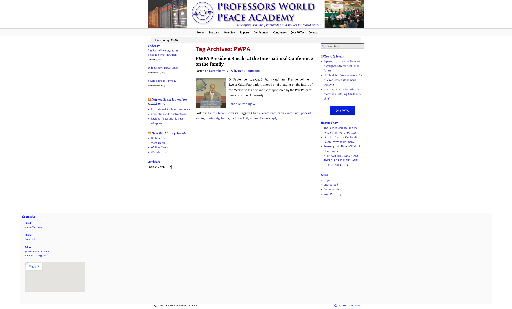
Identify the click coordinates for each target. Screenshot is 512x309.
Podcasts (214, 32)
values (254, 118)
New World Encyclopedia (169, 133)
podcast (306, 113)
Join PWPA (297, 32)
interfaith (293, 113)
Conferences (261, 32)
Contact (313, 32)
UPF (245, 118)
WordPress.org (332, 194)
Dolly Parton (158, 138)
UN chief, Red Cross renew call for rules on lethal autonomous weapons (343, 80)
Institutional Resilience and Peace (171, 109)
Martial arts (158, 142)
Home (200, 32)
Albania (255, 113)
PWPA (200, 118)
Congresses (280, 32)
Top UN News (334, 56)
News (221, 113)
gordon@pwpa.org (34, 227)
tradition (236, 118)
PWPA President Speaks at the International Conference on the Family (254, 61)
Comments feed (333, 189)
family (282, 113)
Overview (229, 32)
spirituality (212, 118)
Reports (244, 32)
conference (269, 113)
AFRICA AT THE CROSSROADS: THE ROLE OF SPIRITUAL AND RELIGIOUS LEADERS (341, 160)
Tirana (225, 118)
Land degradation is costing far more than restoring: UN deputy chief (342, 94)
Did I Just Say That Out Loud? (163, 67)
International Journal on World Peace (167, 102)
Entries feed (331, 184)
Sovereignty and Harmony (162, 81)
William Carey (159, 147)
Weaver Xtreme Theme (349, 305)
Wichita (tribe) (159, 152)
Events (212, 113)
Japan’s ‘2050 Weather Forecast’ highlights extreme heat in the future (342, 66)
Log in (327, 180)
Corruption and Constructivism (169, 114)
